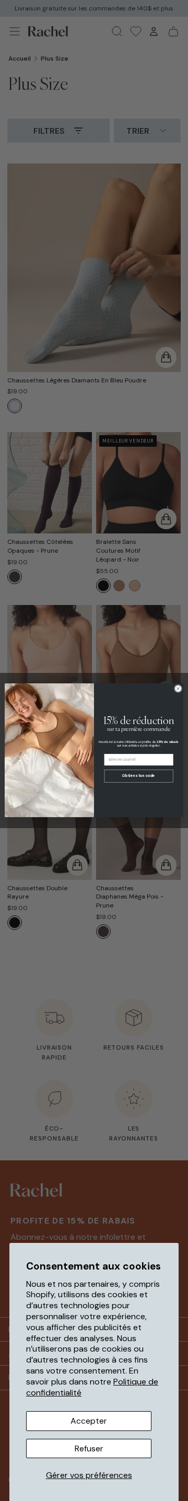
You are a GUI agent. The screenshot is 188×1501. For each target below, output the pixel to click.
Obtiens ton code (138, 776)
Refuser (89, 1448)
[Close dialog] (178, 688)
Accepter (88, 1420)
